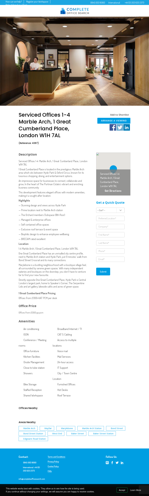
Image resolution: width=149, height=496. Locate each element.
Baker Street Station (103, 433)
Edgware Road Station (34, 438)
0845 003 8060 (97, 2)
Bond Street (117, 428)
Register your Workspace (37, 1)
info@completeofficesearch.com (32, 479)
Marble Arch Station (92, 428)
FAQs (50, 471)
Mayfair (48, 428)
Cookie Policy (53, 466)
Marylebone (67, 428)
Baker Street (77, 433)
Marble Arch (29, 428)
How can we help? (14, 1)
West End (57, 433)
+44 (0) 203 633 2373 (134, 2)
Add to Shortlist (119, 114)
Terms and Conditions (56, 456)
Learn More (135, 490)
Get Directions (113, 190)
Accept (122, 490)
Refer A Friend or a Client (16, 4)
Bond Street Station (33, 433)
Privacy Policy (53, 461)
